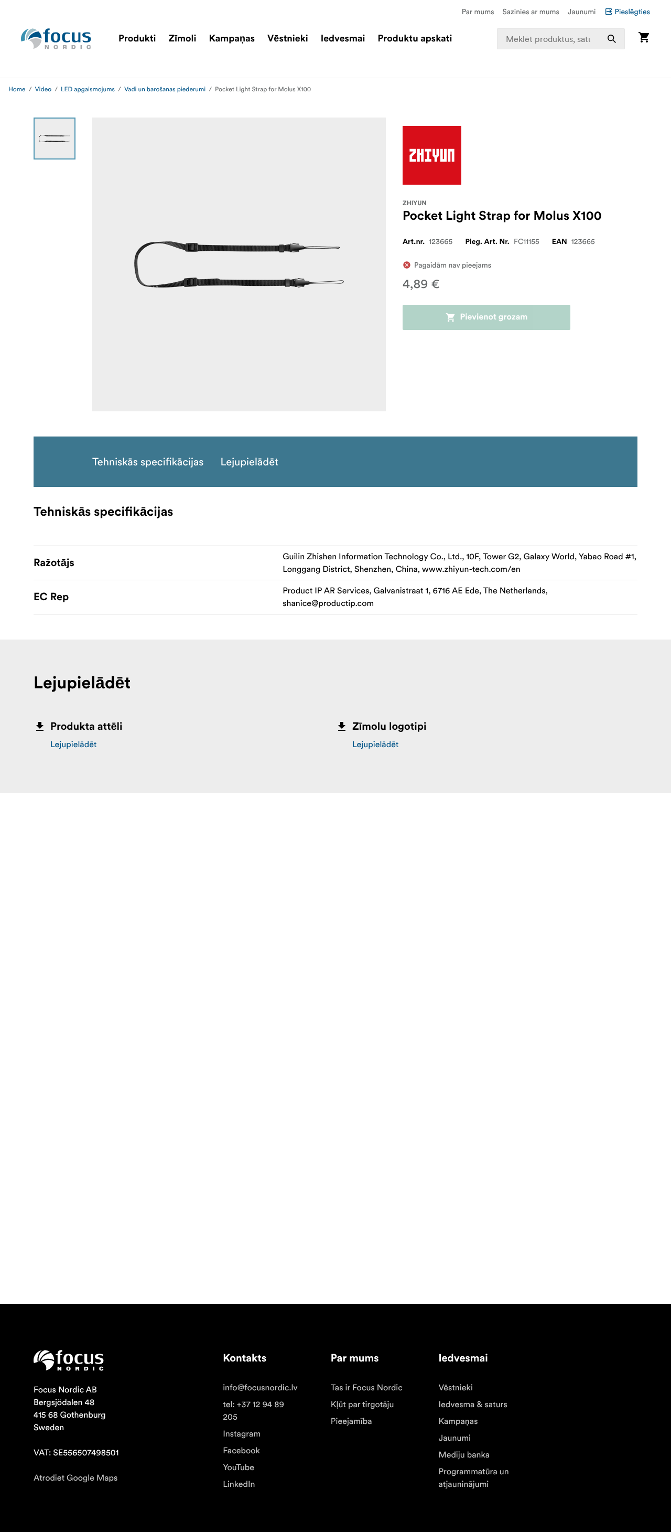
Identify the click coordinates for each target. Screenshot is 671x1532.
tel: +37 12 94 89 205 (253, 1410)
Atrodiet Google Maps (75, 1478)
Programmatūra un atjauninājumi (474, 1478)
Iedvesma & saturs (473, 1404)
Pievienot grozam (493, 317)
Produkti (137, 39)
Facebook (241, 1450)
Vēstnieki (287, 39)
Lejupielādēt (73, 744)
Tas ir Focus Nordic (367, 1387)
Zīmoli (183, 39)
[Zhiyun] (432, 155)
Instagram (242, 1434)
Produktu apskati (415, 39)
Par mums (478, 11)
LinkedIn (239, 1484)
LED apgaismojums (88, 89)
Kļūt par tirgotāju (362, 1404)
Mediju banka (464, 1455)
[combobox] (561, 38)
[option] (54, 138)
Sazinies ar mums (531, 11)
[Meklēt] (612, 38)
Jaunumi (582, 11)
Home (17, 89)
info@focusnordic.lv (260, 1387)
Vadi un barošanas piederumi (164, 89)
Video (43, 89)
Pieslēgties (632, 11)
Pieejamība (351, 1421)
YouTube (238, 1467)
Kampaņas (232, 39)
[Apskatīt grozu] (643, 38)
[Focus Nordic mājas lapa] (56, 38)
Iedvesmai (343, 39)
